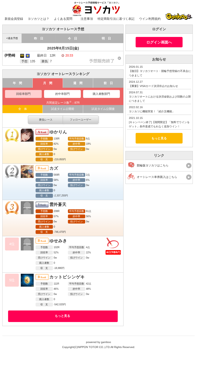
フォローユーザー (80, 119)
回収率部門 (23, 93)
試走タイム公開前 (62, 108)
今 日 (72, 38)
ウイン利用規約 (150, 18)
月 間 (47, 83)
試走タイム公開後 (103, 108)
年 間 (17, 83)
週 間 (78, 83)
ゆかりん (58, 131)
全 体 (22, 108)
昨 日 (38, 38)
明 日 (106, 38)
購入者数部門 (101, 93)
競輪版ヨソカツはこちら (153, 165)
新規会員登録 (14, 18)
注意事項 (87, 18)
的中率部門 (62, 93)
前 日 (108, 83)
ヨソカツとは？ (38, 18)
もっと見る (62, 315)
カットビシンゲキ (67, 277)
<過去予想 (12, 38)
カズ (53, 168)
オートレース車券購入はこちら (157, 177)
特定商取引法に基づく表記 (116, 18)
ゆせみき (58, 240)
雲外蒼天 (57, 204)
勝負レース (46, 119)
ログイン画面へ (159, 42)
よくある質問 (63, 18)
